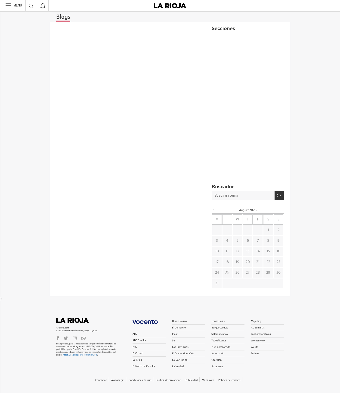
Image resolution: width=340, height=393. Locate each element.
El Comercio (179, 327)
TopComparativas (261, 334)
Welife (255, 347)
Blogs (63, 17)
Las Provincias (180, 347)
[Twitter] (65, 338)
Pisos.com (217, 366)
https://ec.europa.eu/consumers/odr (80, 355)
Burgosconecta (219, 327)
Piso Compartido (220, 347)
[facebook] (57, 338)
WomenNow (258, 340)
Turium (255, 353)
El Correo (138, 353)
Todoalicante (218, 340)
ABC (135, 334)
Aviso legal (117, 380)
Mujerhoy (256, 321)
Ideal (175, 334)
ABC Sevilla (139, 340)
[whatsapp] (83, 338)
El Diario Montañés (183, 353)
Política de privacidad (168, 380)
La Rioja (74, 320)
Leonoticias (218, 321)
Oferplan (216, 360)
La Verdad (178, 366)
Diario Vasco (179, 321)
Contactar (101, 380)
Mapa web (208, 380)
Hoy (135, 347)
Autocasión (217, 353)
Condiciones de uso (140, 380)
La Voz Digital (180, 360)
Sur (174, 340)
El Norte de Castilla (144, 366)
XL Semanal (258, 327)
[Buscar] (279, 195)
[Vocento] (147, 321)
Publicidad (191, 380)
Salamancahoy (219, 334)
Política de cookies (229, 380)
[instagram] (74, 338)
